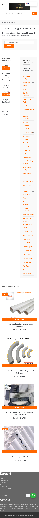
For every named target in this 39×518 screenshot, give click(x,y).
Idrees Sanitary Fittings (28, 162)
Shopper (18, 515)
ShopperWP (31, 515)
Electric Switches (26, 117)
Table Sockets (27, 250)
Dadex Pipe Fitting (27, 100)
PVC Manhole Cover (27, 226)
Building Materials (26, 94)
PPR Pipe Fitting (28, 214)
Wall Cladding (27, 262)
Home (6, 22)
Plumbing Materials (26, 209)
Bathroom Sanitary (26, 84)
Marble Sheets (28, 181)
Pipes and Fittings (26, 203)
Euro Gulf (26, 129)
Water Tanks (27, 273)
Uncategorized (28, 258)
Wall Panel (26, 266)
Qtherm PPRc (27, 231)
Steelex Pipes (27, 247)
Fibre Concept (28, 143)
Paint (24, 198)
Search (9, 46)
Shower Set (26, 239)
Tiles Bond (26, 254)
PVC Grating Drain (27, 219)
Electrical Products (26, 123)
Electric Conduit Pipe (28, 111)
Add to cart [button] (19, 452)
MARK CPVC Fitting (27, 186)
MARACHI (26, 177)
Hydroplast (27, 157)
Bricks (25, 89)
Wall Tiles (26, 270)
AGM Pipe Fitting (26, 77)
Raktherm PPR (28, 235)
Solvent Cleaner (28, 243)
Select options (7, 95)
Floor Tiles (26, 147)
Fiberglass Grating (26, 137)
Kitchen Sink (27, 174)
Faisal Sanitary (28, 133)
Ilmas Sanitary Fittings (27, 168)
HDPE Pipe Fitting (27, 152)
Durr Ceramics (28, 106)
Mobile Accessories (27, 193)
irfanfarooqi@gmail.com (7, 491)
